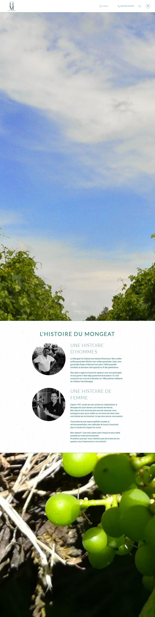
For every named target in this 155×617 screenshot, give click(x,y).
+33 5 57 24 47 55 (127, 6)
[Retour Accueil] (11, 6)
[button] (104, 6)
